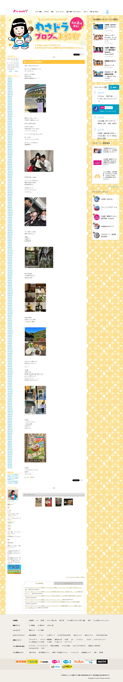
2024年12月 (10, 111)
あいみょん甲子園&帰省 (34, 62)
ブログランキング (68, 583)
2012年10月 (10, 353)
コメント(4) (26, 477)
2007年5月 (9, 461)
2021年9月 (9, 175)
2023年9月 (9, 136)
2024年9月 (9, 116)
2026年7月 (9, 79)
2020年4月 (9, 204)
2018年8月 (9, 237)
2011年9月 (9, 374)
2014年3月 (9, 325)
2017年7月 (9, 258)
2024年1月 (9, 129)
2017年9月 (9, 255)
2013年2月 (9, 346)
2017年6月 (9, 260)
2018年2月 (9, 247)
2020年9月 (9, 195)
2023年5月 (9, 142)
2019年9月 (9, 215)
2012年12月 (10, 349)
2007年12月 (10, 449)
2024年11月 (10, 112)
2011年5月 (9, 381)
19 (18, 65)
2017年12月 (10, 250)
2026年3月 (9, 86)
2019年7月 (9, 218)
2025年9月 (9, 96)
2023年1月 (9, 149)
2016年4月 (9, 283)
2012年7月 (9, 358)
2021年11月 (10, 172)
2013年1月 (9, 348)
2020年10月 (10, 194)
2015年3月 (9, 305)
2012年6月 (9, 359)
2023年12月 (10, 131)
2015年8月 (9, 296)
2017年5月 (9, 262)
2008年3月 (9, 444)
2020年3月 (9, 205)
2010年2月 (9, 406)
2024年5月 (9, 122)
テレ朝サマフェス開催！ (12, 482)
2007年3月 (9, 464)
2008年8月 (9, 436)
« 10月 (10, 71)
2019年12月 (10, 210)
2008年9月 (9, 434)
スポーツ (85, 11)
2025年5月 (9, 102)
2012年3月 (9, 364)
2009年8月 (9, 416)
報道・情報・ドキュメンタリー (73, 11)
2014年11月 (10, 311)
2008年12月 (10, 429)
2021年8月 (9, 177)
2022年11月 (10, 152)
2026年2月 (9, 88)
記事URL (32, 477)
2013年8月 (9, 336)
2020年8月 (9, 197)
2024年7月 (9, 119)
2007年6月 (9, 459)
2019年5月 (9, 222)
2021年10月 (10, 174)
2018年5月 (9, 242)
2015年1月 (9, 308)
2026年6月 (9, 81)
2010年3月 (9, 404)
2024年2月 (9, 127)
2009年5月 (9, 421)
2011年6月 (9, 379)
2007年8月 (9, 456)
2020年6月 (9, 200)
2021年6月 (9, 180)
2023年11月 (10, 132)
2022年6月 (9, 160)
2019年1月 (9, 228)
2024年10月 (10, 114)
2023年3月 (9, 146)
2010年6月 (9, 399)
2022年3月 (9, 165)
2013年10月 (10, 333)
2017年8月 (9, 257)
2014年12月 (10, 310)
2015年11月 (10, 291)
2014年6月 (9, 320)
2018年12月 (10, 230)
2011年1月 (9, 388)
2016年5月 (9, 282)
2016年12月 (10, 270)
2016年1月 (9, 288)
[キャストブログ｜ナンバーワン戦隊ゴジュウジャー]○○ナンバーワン (43, 599)
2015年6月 (9, 300)
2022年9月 (9, 156)
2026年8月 (9, 78)
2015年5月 (9, 301)
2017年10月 (10, 253)
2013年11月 (10, 331)
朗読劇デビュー (10, 479)
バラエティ (46, 11)
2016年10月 (10, 273)
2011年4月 (9, 383)
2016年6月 (9, 280)
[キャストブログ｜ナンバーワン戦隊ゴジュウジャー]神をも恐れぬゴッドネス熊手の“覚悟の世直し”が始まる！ (53, 595)
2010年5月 (9, 401)
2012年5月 (9, 361)
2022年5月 (9, 162)
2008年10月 (10, 432)
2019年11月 (10, 212)
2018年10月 (10, 233)
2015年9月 (9, 295)
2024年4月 (9, 124)
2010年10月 (10, 393)
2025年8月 (9, 97)
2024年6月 (9, 121)
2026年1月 (9, 89)
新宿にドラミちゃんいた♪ (13, 476)
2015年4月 (9, 303)
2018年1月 (9, 248)
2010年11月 (10, 391)
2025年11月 (10, 93)
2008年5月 (9, 441)
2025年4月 (9, 104)
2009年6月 (9, 419)
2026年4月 (9, 84)
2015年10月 (10, 293)
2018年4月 (9, 243)
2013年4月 (9, 343)
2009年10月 (10, 412)
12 (18, 63)
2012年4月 (9, 363)
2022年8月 (9, 157)
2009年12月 (10, 409)
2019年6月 (9, 220)
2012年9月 (9, 354)
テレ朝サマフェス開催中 (12, 478)
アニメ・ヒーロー (60, 11)
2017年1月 (9, 268)
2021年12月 (10, 170)
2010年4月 (9, 403)
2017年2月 (9, 267)
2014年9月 (9, 315)
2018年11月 (10, 232)
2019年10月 (10, 214)
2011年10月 (10, 373)
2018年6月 (9, 240)
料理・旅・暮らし (94, 11)
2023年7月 (9, 139)
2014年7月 (9, 318)
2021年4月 (9, 184)
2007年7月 (9, 457)
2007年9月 (9, 454)
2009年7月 (9, 417)
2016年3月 (9, 285)
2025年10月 (10, 94)
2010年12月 (10, 389)
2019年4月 (9, 224)
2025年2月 (9, 107)
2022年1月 (9, 169)
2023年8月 (9, 137)
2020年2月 (9, 207)
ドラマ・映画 (38, 11)
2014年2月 (9, 326)
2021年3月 (9, 185)
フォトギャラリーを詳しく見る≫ (75, 577)
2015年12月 (10, 290)
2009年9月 (9, 414)
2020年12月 (10, 190)
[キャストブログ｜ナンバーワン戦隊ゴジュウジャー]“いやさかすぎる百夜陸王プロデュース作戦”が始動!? (52, 601)
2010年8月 (9, 396)
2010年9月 (9, 394)
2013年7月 (9, 338)
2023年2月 (9, 147)
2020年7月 (9, 199)
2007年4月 (9, 462)
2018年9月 (9, 235)
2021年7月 (9, 179)
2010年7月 (9, 398)
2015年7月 (9, 298)
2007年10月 (10, 452)
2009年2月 (9, 426)
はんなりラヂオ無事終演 (12, 474)
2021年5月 (9, 182)
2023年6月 (9, 141)
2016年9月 (9, 275)
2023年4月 (9, 144)
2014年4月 (9, 323)
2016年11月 (10, 272)
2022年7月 (9, 159)
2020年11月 (10, 192)
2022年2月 (9, 167)
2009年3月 (9, 424)
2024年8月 (9, 117)
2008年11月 (10, 431)
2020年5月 (9, 202)
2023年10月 (10, 134)
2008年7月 (9, 437)
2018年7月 (9, 238)
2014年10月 (10, 313)
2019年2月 (9, 227)
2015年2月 (9, 306)
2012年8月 (9, 356)
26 (18, 67)
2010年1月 (9, 407)
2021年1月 (9, 189)
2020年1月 (9, 209)
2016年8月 (9, 277)
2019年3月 (9, 225)
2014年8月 (9, 316)
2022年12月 (10, 151)
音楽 (52, 11)
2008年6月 (9, 439)
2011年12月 (10, 369)
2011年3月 (9, 384)
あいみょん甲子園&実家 (12, 481)
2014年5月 (9, 321)
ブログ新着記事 (39, 583)
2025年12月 (10, 91)
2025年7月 (9, 99)
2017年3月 (9, 265)
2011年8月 (9, 376)
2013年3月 (9, 345)
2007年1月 (9, 467)
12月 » (16, 71)
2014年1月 (9, 328)
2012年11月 (10, 351)
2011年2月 (9, 386)
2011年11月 (10, 371)
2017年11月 (10, 252)
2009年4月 (9, 422)
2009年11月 (10, 411)
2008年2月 (9, 446)
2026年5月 (9, 83)
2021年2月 (9, 187)
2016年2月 (9, 286)
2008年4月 (9, 442)
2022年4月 (9, 164)
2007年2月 (9, 465)
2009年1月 (9, 427)
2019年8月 (9, 217)
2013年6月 (9, 340)
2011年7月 (9, 378)
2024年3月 (9, 126)
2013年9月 (9, 335)
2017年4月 (9, 263)
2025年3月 (9, 106)
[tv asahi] (20, 11)
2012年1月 (9, 368)
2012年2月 (9, 366)
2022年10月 (10, 154)
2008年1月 (9, 447)
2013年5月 (9, 341)
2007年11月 (10, 451)
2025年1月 (9, 109)
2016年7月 (9, 278)
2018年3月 (9, 245)
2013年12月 (10, 330)
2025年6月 (9, 101)
